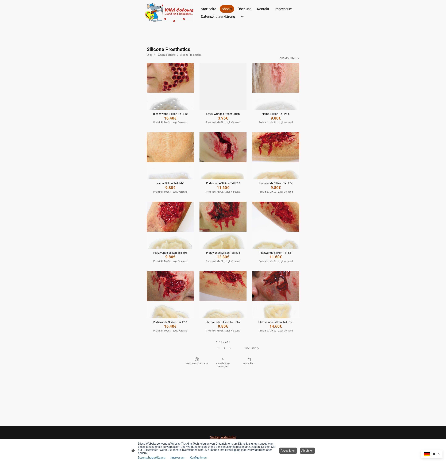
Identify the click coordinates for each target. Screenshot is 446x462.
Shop (149, 54)
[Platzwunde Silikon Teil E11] (275, 225)
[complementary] (432, 454)
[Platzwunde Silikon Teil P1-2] (223, 294)
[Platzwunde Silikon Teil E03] (223, 155)
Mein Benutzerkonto (197, 363)
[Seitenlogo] (169, 12)
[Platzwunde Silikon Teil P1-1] (170, 294)
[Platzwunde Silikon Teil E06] (223, 225)
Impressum (177, 457)
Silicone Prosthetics (190, 54)
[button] (252, 348)
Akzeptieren (288, 450)
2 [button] (224, 348)
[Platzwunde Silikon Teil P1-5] (275, 294)
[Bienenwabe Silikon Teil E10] (170, 86)
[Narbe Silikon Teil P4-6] (170, 155)
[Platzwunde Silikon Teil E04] (275, 155)
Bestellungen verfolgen (223, 365)
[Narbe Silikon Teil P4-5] (275, 86)
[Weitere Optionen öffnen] (242, 16)
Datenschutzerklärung (151, 457)
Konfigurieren (198, 457)
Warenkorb (249, 363)
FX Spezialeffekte (166, 54)
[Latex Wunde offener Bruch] (223, 86)
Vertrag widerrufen (223, 437)
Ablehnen (307, 450)
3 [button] (230, 348)
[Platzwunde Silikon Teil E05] (170, 225)
